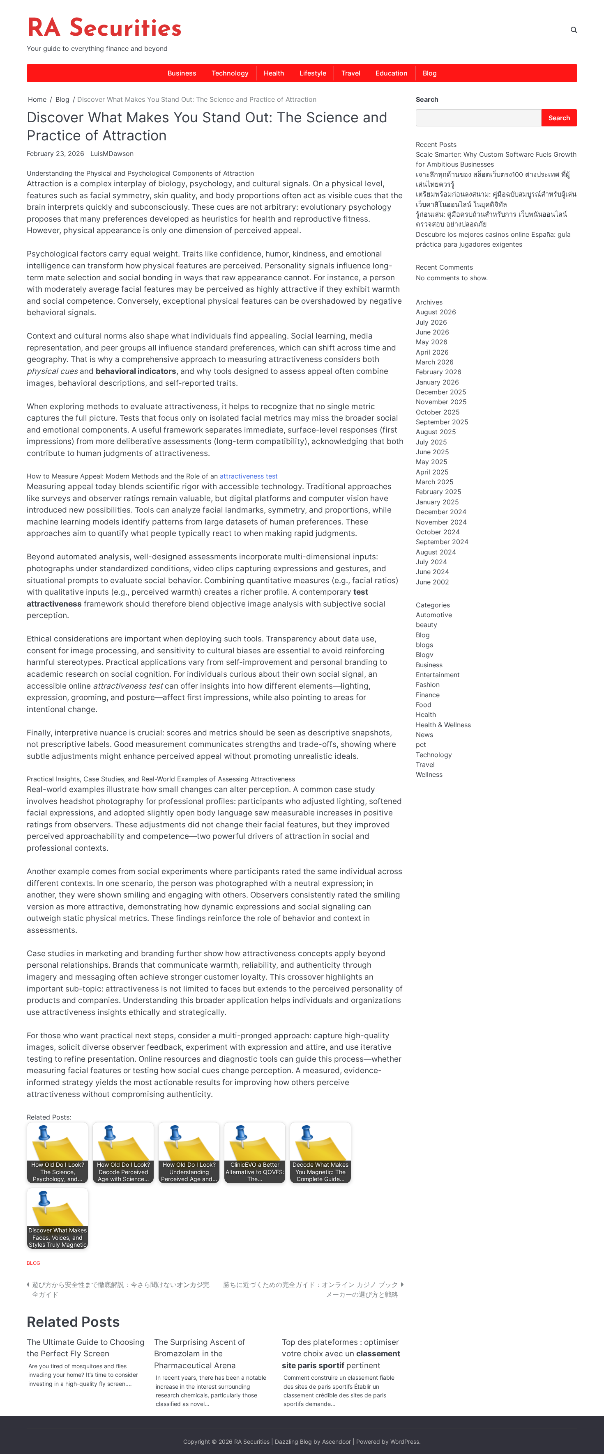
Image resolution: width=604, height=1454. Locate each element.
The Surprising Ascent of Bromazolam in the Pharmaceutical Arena (199, 1353)
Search (427, 99)
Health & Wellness (443, 725)
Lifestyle (313, 73)
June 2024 (432, 572)
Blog (430, 73)
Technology (230, 73)
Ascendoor (336, 1441)
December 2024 (441, 512)
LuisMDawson (112, 153)
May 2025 (431, 462)
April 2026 (432, 352)
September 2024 (442, 542)
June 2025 (432, 452)
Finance (428, 695)
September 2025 (442, 422)
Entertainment (438, 675)
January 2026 (437, 382)
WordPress (404, 1441)
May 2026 (431, 342)
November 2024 (441, 522)
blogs (424, 645)
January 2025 (437, 502)
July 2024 (431, 562)
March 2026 (435, 362)
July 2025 (431, 442)
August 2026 (436, 312)
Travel (350, 73)
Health (274, 73)
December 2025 (441, 392)
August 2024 (436, 552)
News (424, 735)
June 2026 (432, 332)
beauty (426, 625)
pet (421, 745)
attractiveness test (249, 476)
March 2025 (435, 482)
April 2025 (432, 472)
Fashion (428, 685)
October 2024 (438, 532)
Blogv (424, 655)
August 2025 (436, 432)
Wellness (429, 775)
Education (392, 73)
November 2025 (441, 402)
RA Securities (104, 29)
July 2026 (431, 322)
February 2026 (438, 372)
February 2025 (438, 492)
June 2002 (432, 582)
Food (423, 705)
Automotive (434, 615)
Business (182, 73)
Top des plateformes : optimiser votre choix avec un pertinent (341, 1353)
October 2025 (438, 412)
